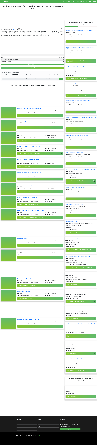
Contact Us (19, 423)
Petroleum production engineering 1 (26, 278)
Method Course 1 (69, 341)
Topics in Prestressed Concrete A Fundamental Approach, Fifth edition (80, 41)
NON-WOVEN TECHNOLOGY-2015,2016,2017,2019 (29, 108)
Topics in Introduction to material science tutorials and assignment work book (80, 129)
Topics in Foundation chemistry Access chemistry (76, 95)
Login (94, 1)
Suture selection (69, 273)
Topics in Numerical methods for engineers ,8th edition (77, 78)
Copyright (40, 426)
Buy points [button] (70, 429)
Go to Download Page (32, 64)
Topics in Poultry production (72, 318)
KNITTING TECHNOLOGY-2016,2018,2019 (27, 197)
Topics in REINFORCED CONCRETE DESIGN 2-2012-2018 (29, 153)
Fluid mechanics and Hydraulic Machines (74, 152)
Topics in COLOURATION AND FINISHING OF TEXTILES (29, 326)
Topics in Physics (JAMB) (71, 396)
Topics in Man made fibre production (25, 127)
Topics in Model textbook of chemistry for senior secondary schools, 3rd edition (80, 336)
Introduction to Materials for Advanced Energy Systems (77, 100)
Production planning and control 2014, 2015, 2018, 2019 (30, 210)
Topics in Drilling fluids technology (25, 298)
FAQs (18, 426)
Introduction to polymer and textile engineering (29, 172)
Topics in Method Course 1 (72, 353)
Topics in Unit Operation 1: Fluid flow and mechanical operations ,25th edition (80, 181)
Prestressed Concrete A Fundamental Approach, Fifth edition (78, 30)
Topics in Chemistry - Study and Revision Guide (76, 370)
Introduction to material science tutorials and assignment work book (80, 117)
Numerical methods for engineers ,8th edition (75, 66)
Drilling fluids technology (23, 291)
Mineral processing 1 (22, 238)
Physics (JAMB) (68, 386)
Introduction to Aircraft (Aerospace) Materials (75, 187)
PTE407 (14, 29)
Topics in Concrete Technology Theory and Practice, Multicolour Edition (79, 250)
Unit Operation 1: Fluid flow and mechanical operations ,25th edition (80, 169)
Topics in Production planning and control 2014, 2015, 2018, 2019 (30, 217)
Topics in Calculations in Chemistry (73, 232)
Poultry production (69, 306)
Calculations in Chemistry (71, 221)
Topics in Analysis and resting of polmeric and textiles (28, 166)
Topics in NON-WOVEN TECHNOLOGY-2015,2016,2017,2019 (29, 115)
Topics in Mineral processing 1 (24, 245)
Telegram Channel (20, 438)
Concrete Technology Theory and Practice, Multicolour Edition (78, 238)
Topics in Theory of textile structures (25, 140)
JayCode (39, 435)
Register (90, 1)
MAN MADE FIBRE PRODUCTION (25, 251)
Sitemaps (19, 428)
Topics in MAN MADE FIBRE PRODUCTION (26, 257)
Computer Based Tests (82, 1)
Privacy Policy (41, 423)
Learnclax (5, 1)
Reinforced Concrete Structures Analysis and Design (76, 135)
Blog (74, 1)
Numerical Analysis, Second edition (73, 290)
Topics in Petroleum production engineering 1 (27, 285)
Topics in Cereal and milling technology (26, 191)
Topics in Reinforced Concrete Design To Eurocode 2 (77, 215)
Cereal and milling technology (24, 185)
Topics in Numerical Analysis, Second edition (75, 301)
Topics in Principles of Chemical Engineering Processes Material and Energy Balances (80, 61)
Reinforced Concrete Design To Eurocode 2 (74, 204)
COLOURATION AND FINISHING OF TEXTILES (28, 319)
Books (62, 1)
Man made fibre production (24, 121)
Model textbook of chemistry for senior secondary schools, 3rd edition (80, 323)
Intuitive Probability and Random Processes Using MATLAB (78, 256)
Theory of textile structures (24, 133)
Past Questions (68, 1)
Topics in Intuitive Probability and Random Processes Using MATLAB (80, 267)
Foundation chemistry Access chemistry (74, 83)
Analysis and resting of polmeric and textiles (28, 159)
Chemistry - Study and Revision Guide (73, 358)
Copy (61, 78)
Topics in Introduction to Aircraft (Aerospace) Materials (77, 198)
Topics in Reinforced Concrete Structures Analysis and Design (79, 147)
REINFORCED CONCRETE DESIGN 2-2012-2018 (28, 146)
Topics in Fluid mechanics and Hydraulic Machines (76, 163)
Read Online (32, 67)
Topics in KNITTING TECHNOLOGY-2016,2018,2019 (28, 204)
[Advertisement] (31, 19)
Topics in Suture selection (72, 284)
